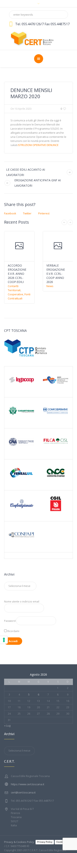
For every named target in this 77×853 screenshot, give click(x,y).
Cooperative (15, 294)
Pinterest (43, 213)
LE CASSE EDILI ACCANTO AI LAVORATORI (25, 172)
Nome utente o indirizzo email (21, 601)
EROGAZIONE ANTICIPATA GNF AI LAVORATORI (37, 182)
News (49, 286)
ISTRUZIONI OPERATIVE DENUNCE (38, 145)
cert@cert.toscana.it (23, 792)
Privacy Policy (44, 841)
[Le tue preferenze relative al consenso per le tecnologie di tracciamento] (4, 640)
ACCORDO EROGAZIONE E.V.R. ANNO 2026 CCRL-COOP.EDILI (17, 273)
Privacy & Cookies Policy (19, 842)
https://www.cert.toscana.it (27, 784)
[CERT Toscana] (38, 38)
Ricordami (13, 631)
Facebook (10, 213)
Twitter (27, 213)
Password (10, 621)
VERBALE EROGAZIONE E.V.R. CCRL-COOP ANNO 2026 (55, 273)
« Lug (7, 725)
